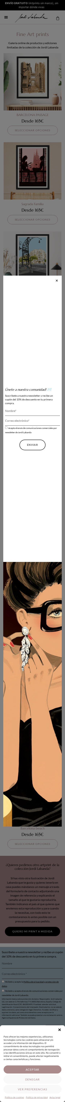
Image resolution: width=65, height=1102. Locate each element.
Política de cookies (14, 1097)
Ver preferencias (32, 1089)
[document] (32, 551)
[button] (59, 1030)
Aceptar (32, 1069)
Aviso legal (54, 1097)
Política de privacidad (37, 1097)
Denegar (32, 1079)
